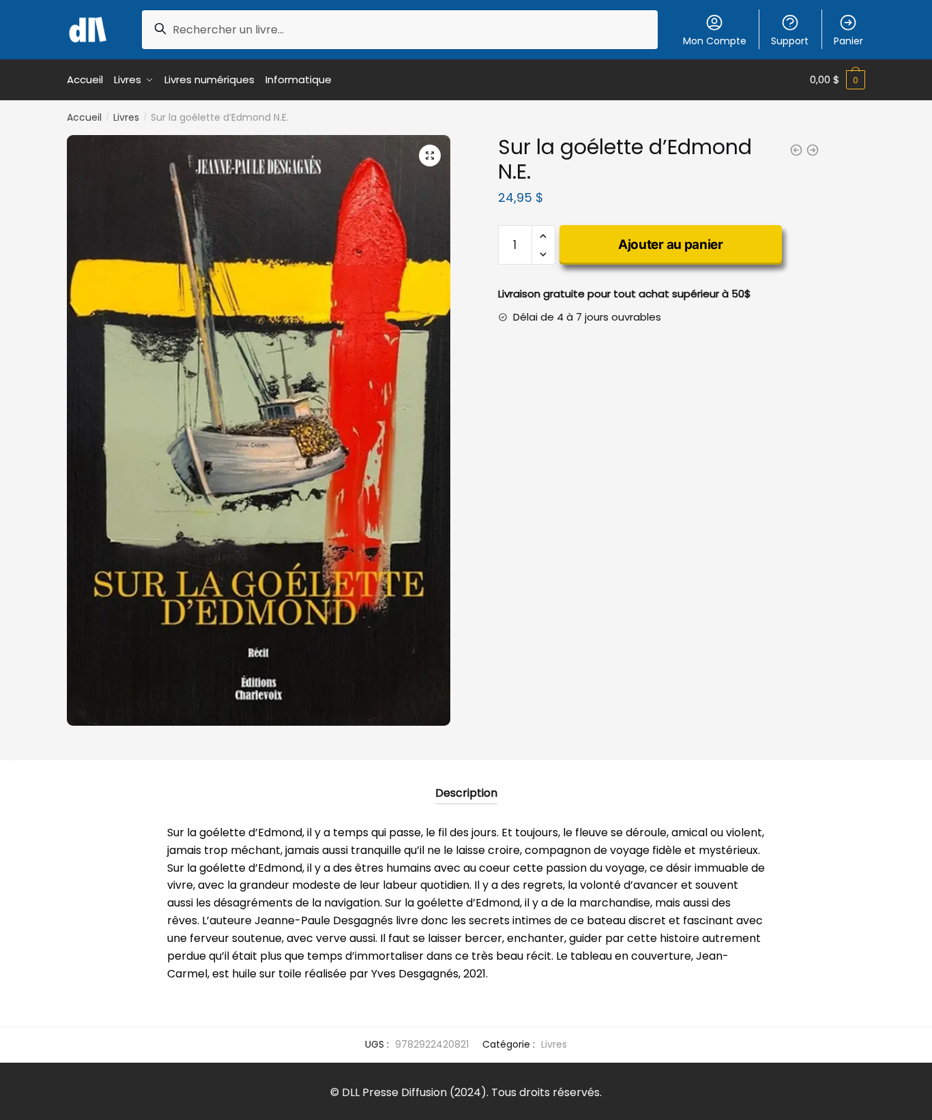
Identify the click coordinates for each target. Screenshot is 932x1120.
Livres (126, 117)
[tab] (466, 782)
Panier (848, 41)
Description (466, 793)
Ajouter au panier (670, 244)
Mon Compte (714, 41)
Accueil (84, 117)
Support (790, 41)
